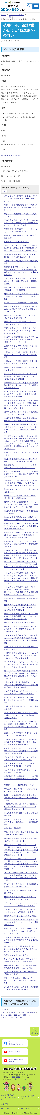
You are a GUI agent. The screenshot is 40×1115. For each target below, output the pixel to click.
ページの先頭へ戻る (34, 1032)
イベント (12, 1009)
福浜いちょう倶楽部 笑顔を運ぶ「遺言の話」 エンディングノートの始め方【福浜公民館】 (21, 715)
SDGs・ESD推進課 (27, 1012)
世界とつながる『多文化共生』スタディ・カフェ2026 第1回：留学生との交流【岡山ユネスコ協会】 (21, 607)
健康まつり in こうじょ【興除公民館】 (20, 916)
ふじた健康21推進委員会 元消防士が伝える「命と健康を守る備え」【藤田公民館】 (21, 281)
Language (29, 7)
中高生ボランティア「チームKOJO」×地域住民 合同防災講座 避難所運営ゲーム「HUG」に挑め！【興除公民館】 (20, 248)
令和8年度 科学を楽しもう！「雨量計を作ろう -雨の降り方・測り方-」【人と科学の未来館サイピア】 (21, 806)
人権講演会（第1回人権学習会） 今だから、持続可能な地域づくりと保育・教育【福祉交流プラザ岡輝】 (21, 684)
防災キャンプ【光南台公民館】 (17, 955)
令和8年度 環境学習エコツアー (17, 828)
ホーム (3, 15)
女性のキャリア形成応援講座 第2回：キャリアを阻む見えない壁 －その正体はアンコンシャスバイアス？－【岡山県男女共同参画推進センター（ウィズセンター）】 (21, 578)
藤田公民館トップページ (11, 155)
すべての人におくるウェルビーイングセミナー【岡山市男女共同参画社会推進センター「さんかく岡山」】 (21, 664)
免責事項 (4, 1104)
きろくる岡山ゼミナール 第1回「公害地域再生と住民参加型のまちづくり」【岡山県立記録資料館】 (20, 376)
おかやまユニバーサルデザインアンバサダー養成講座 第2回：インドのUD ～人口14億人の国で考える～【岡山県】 (21, 483)
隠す (5, 191)
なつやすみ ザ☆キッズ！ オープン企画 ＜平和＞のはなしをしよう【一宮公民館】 (21, 296)
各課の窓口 (13, 1012)
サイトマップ (6, 1108)
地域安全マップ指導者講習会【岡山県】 (21, 303)
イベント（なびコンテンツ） (12, 1017)
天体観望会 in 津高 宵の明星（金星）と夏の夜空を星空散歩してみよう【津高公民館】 (21, 940)
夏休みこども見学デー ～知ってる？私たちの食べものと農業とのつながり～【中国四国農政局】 (20, 629)
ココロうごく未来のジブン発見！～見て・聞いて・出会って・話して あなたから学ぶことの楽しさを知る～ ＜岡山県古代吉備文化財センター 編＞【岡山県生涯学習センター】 (21, 850)
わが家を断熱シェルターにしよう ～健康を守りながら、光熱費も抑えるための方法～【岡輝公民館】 (21, 750)
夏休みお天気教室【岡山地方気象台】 (20, 623)
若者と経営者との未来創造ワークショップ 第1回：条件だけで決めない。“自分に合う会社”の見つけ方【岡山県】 (21, 504)
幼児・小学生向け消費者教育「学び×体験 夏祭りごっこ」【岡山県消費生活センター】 (20, 207)
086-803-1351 (14, 1077)
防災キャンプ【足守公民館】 (16, 242)
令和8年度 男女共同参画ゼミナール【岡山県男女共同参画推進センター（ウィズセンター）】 (21, 778)
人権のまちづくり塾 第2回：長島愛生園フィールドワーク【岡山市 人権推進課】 (20, 354)
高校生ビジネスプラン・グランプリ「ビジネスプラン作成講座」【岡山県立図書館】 (21, 821)
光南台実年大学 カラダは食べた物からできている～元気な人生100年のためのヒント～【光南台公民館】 (21, 222)
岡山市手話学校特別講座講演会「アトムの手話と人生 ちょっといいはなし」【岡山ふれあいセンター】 (21, 339)
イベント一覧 (6, 17)
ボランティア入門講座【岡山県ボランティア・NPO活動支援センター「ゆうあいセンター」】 (21, 198)
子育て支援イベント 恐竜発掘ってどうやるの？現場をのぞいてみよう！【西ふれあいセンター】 (21, 330)
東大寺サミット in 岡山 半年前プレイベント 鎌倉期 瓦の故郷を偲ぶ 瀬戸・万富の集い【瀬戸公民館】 (21, 948)
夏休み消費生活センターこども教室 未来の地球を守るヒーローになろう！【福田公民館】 (21, 922)
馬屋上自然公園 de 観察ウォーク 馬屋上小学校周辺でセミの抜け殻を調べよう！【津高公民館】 (21, 931)
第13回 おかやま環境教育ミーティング (20, 785)
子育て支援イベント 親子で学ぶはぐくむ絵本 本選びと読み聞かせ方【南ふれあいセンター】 (21, 309)
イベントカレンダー (16, 15)
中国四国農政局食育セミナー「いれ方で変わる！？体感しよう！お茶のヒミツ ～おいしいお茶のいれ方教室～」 (21, 655)
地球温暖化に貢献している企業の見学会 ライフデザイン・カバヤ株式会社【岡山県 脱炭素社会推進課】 (22, 526)
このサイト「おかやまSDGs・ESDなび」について (9, 1097)
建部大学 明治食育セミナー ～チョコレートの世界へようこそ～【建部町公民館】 (21, 700)
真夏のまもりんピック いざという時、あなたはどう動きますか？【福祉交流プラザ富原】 (21, 543)
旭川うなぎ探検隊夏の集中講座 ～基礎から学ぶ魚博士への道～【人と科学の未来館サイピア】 (21, 797)
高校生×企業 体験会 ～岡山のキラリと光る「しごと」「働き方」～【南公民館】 (20, 980)
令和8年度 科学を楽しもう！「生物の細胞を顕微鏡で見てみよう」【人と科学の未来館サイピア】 (21, 385)
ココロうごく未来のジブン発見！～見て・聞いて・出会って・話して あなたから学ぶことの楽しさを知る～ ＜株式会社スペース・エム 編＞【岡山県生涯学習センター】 (21, 864)
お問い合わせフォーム (21, 1079)
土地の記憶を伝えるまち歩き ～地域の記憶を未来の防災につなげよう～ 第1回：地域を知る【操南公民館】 (20, 742)
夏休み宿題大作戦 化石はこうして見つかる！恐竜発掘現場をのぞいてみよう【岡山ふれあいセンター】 (21, 616)
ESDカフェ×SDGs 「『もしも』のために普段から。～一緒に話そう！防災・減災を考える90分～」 (21, 474)
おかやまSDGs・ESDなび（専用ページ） (17, 1015)
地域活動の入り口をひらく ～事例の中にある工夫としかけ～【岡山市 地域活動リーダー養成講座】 (20, 394)
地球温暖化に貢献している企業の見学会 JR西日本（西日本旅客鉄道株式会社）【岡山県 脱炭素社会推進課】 (22, 535)
